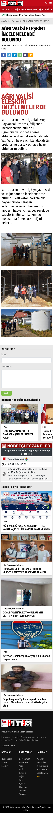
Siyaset (22, 794)
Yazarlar (40, 759)
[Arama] (46, 3)
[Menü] (50, 3)
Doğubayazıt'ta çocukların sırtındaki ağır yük (27, 15)
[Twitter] (9, 55)
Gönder (6, 393)
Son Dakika (42, 769)
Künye (4, 762)
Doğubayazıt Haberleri (25, 9)
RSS (38, 776)
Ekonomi (23, 787)
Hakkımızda (6, 759)
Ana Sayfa (6, 9)
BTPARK (11, 745)
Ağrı (41, 9)
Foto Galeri (41, 762)
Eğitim (22, 783)
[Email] (25, 55)
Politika (22, 773)
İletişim (4, 766)
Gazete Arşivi (42, 773)
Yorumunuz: (7, 366)
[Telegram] (14, 55)
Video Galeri (42, 766)
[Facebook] (3, 55)
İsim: (4, 354)
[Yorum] (30, 55)
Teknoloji (16, 21)
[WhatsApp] (20, 55)
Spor (21, 780)
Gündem (22, 790)
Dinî (47, 9)
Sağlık (21, 776)
